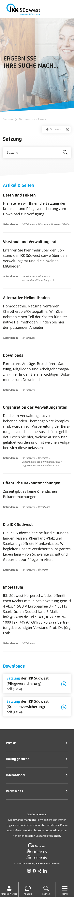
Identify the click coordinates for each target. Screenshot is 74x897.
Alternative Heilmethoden (26, 298)
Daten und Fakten (19, 195)
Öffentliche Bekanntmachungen (31, 483)
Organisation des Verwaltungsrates (35, 407)
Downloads (13, 355)
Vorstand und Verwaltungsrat (30, 242)
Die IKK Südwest (18, 525)
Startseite (8, 119)
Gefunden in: (11, 224)
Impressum (13, 587)
